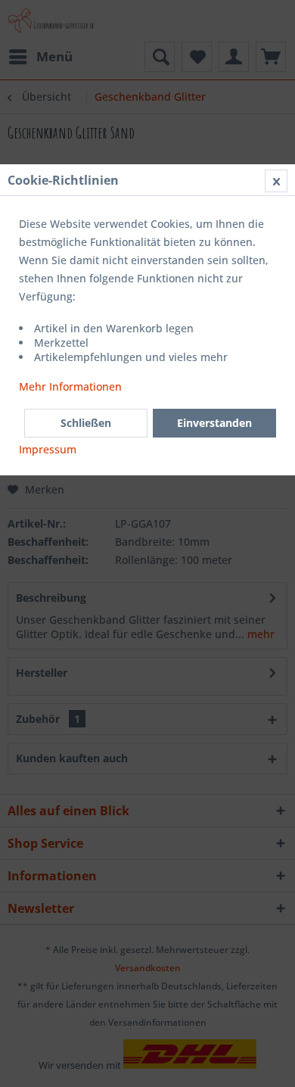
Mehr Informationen (70, 386)
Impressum (47, 449)
